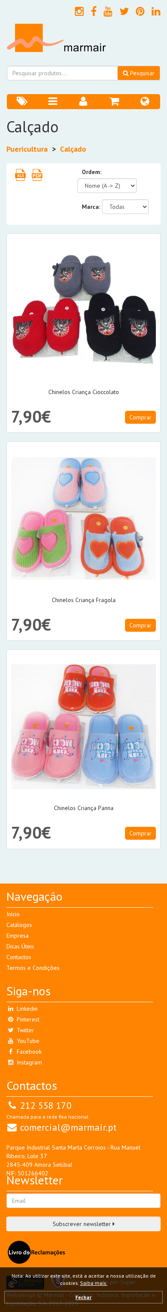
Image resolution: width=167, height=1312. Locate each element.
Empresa (17, 935)
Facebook (28, 1051)
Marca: (91, 207)
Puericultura (27, 149)
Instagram (28, 1062)
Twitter (24, 1030)
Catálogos (19, 925)
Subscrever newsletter (83, 1224)
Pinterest (27, 1019)
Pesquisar (141, 73)
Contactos (18, 957)
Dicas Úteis (20, 946)
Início (13, 914)
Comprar (140, 417)
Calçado (73, 149)
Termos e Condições (33, 968)
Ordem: (91, 172)
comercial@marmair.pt (68, 1127)
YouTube (27, 1041)
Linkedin (26, 1008)
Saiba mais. (93, 1283)
